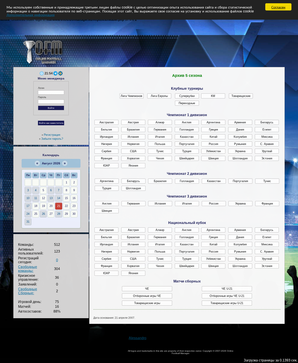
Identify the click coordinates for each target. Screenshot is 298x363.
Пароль (42, 97)
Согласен (278, 7)
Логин (41, 88)
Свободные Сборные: (27, 291)
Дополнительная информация (31, 14)
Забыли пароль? (52, 138)
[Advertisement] (189, 48)
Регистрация (52, 134)
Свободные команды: (27, 269)
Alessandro (137, 338)
